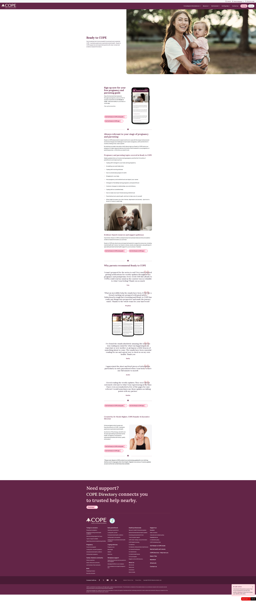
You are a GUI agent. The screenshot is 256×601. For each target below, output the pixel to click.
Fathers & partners (90, 560)
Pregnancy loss (111, 547)
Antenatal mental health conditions (94, 551)
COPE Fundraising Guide (155, 542)
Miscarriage (110, 549)
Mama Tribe (153, 556)
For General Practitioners (134, 549)
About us (205, 6)
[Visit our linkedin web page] (116, 580)
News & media (132, 572)
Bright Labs (159, 580)
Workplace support (113, 558)
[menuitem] (193, 6)
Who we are (131, 565)
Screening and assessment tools (136, 535)
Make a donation (153, 532)
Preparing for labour (90, 571)
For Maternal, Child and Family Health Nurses (138, 547)
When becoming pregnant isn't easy (94, 536)
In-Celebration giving (154, 539)
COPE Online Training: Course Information (138, 539)
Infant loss (110, 554)
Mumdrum (153, 559)
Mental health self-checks (157, 549)
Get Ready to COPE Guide (157, 545)
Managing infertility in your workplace (116, 564)
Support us (153, 528)
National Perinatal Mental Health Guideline (138, 532)
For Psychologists (133, 556)
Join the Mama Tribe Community (93, 565)
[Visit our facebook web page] (99, 580)
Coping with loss (113, 544)
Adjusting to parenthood (113, 530)
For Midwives (132, 544)
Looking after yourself (112, 532)
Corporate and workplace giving (157, 535)
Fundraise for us (154, 537)
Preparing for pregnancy (91, 530)
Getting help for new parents (114, 537)
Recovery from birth (90, 573)
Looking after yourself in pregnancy (94, 549)
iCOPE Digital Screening (134, 542)
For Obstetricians (132, 551)
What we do (131, 567)
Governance (131, 569)
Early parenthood (113, 528)
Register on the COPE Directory (136, 559)
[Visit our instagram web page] (112, 580)
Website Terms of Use (128, 580)
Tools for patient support (134, 537)
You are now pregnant (91, 547)
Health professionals (135, 528)
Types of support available (92, 538)
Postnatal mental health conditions (115, 535)
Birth (87, 568)
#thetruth (153, 563)
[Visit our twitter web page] (103, 580)
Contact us (235, 6)
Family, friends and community (93, 562)
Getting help (225, 6)
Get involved (214, 6)
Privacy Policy (138, 580)
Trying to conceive (92, 528)
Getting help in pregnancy (92, 554)
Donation (152, 530)
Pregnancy (89, 544)
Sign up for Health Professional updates (137, 530)
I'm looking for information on (191, 6)
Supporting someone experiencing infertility (96, 541)
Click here (239, 592)
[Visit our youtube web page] (108, 580)
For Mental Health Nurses (134, 554)
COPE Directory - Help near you (159, 552)
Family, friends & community (94, 558)
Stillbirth (109, 551)
